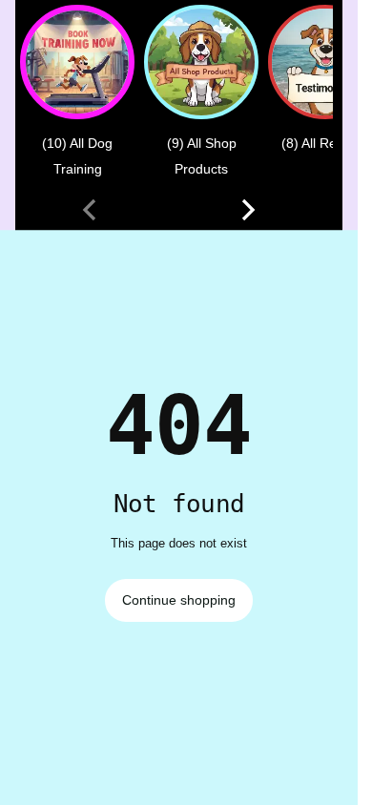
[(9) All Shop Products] (201, 62)
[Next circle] (248, 210)
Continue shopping (179, 600)
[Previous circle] (89, 210)
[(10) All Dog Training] (77, 62)
